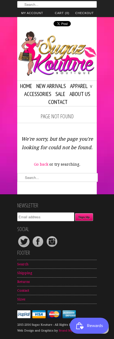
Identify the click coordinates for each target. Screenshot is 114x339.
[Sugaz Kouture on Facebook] (38, 247)
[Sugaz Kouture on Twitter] (24, 247)
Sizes (21, 299)
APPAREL (81, 86)
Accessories (37, 94)
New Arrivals (51, 86)
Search (22, 264)
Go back (41, 164)
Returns (23, 282)
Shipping (24, 273)
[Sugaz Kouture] (57, 54)
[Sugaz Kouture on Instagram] (52, 247)
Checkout (84, 13)
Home (26, 86)
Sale (60, 94)
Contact (58, 102)
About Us (79, 94)
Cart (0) (62, 13)
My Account (32, 13)
